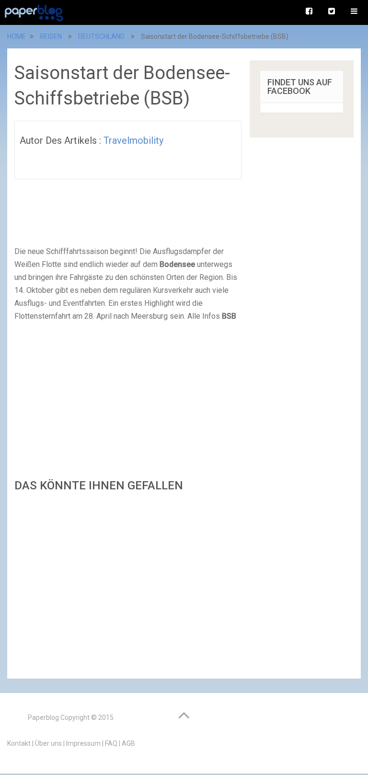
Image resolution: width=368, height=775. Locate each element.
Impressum (83, 743)
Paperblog (43, 717)
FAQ (111, 743)
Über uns (48, 743)
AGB (128, 743)
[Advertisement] (128, 582)
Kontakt (19, 743)
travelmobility (133, 140)
